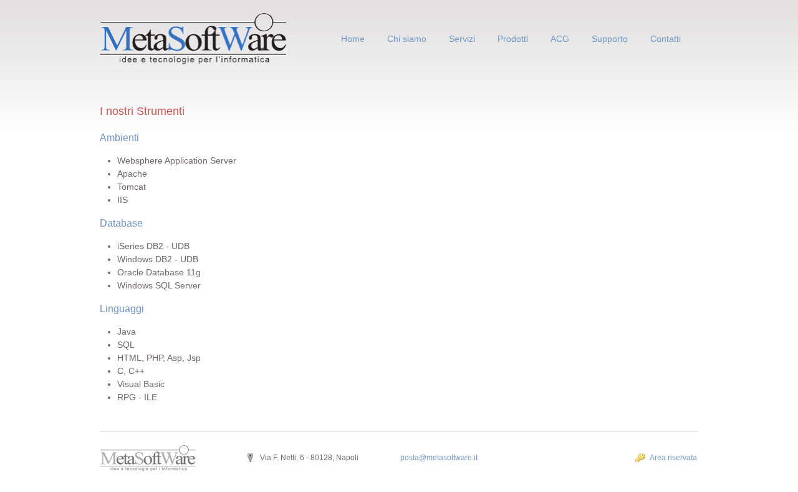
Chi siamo (406, 39)
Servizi (462, 39)
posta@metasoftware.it (439, 457)
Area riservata (673, 457)
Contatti (665, 39)
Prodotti (513, 39)
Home (353, 39)
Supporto (610, 39)
